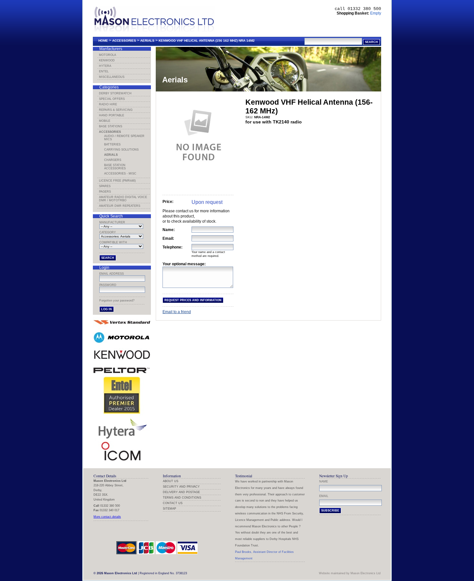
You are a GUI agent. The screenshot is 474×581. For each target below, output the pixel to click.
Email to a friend (177, 312)
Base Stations (110, 126)
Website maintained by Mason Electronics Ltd (349, 573)
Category (107, 232)
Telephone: (173, 247)
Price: (168, 202)
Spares (105, 186)
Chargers (112, 160)
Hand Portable (111, 115)
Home (103, 40)
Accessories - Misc (120, 173)
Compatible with (113, 242)
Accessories (124, 40)
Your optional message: (184, 264)
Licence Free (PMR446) (117, 180)
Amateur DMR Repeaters (119, 205)
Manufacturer (112, 222)
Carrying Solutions (121, 149)
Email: (168, 238)
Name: (169, 230)
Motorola (107, 55)
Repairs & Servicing (116, 109)
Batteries (112, 144)
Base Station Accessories (115, 167)
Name (323, 481)
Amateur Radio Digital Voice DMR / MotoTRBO (123, 198)
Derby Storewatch (115, 93)
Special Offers (112, 98)
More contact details (107, 516)
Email (323, 496)
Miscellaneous (111, 77)
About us (170, 481)
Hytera (105, 66)
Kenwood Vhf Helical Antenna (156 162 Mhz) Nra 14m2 (207, 40)
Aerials (147, 40)
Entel (104, 71)
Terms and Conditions (182, 497)
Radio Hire (108, 104)
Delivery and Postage (181, 492)
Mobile (104, 120)
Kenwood (107, 60)
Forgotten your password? (116, 300)
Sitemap (169, 508)
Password (107, 285)
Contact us (173, 503)
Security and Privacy (181, 486)
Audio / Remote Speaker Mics (124, 137)
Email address (111, 273)
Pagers (105, 191)
